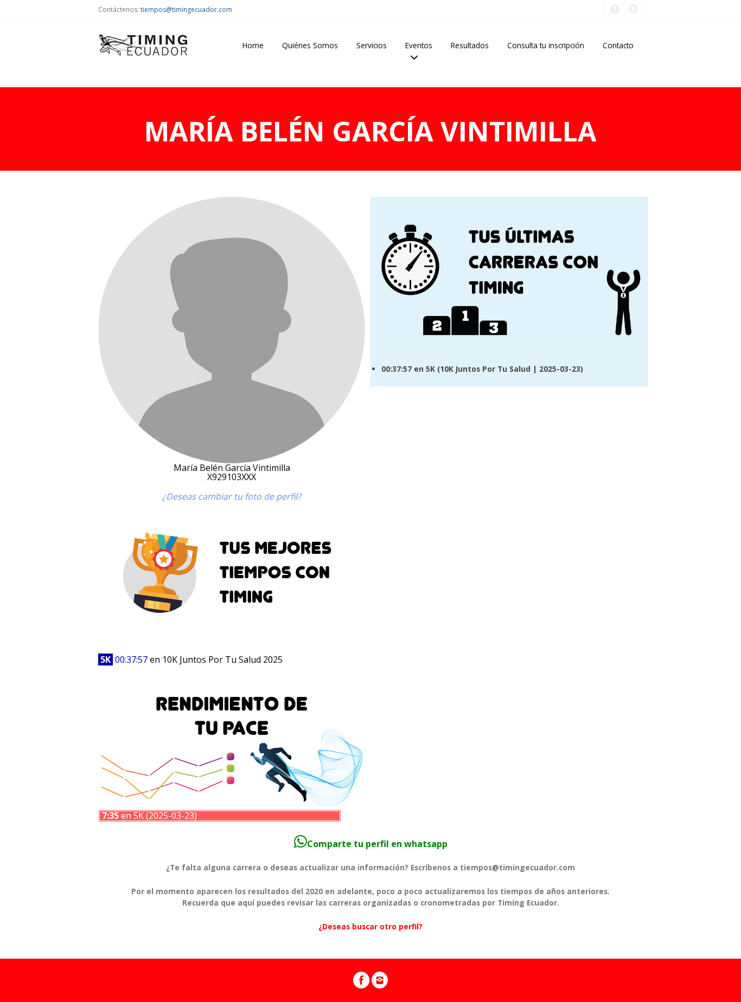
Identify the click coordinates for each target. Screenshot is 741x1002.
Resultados (470, 45)
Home (253, 45)
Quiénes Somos (310, 45)
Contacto (618, 45)
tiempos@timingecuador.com (186, 9)
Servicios (371, 45)
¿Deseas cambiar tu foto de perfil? (231, 496)
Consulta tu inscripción (545, 45)
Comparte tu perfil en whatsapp (377, 844)
